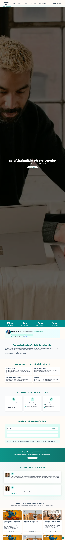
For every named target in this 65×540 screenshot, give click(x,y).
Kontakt (60, 0)
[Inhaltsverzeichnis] (63, 538)
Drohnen (14, 3)
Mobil (35, 3)
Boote (39, 3)
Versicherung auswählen (57, 3)
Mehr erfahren (11, 531)
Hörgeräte (20, 3)
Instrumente (25, 3)
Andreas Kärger (15, 331)
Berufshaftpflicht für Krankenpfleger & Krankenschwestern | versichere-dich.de (12, 523)
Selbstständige (29, 348)
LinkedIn (25, 336)
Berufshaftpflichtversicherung (13, 348)
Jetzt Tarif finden (32, 167)
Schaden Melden (48, 0)
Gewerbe (44, 3)
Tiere (31, 3)
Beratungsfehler (48, 404)
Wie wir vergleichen (55, 0)
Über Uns (43, 0)
